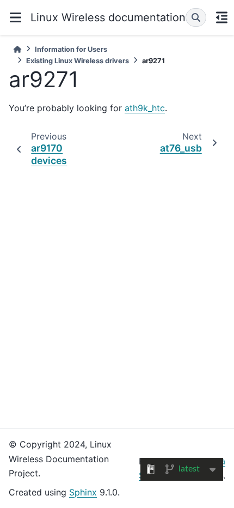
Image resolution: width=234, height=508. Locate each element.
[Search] (196, 17)
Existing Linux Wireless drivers (77, 61)
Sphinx (83, 492)
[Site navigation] (15, 17)
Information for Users (71, 49)
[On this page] (221, 17)
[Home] (17, 49)
